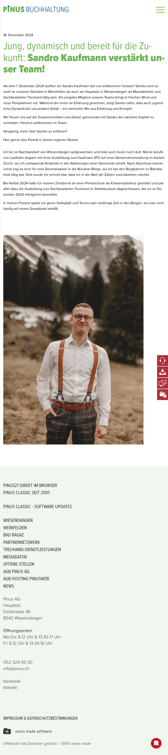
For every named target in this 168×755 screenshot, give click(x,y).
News (8, 585)
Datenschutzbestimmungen (52, 718)
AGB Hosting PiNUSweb (26, 578)
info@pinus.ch (16, 668)
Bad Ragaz (13, 534)
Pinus (70, 9)
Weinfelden (15, 527)
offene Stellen (18, 563)
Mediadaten (15, 556)
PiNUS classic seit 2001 (26, 492)
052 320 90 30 (17, 662)
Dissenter (35, 743)
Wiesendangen (18, 520)
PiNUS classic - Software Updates (37, 506)
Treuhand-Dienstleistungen (32, 549)
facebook (12, 681)
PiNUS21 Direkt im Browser (30, 485)
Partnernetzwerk (21, 542)
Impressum (13, 718)
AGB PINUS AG (16, 571)
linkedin (10, 687)
